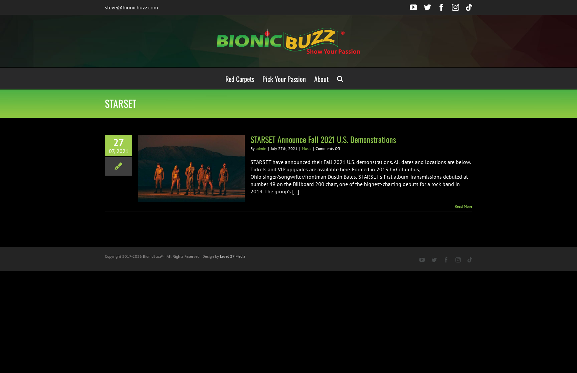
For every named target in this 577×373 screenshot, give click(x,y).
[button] (340, 78)
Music (306, 148)
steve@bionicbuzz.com (131, 7)
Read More (463, 206)
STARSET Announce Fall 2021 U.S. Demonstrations (323, 139)
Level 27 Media (232, 256)
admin (261, 148)
